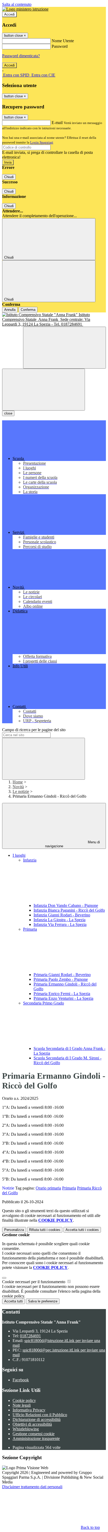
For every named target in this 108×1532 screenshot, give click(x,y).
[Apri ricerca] (64, 348)
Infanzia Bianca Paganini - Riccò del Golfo (69, 910)
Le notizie (21, 791)
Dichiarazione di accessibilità (37, 1419)
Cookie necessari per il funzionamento (34, 1281)
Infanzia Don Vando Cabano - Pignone (66, 905)
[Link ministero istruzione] (25, 9)
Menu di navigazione (72, 844)
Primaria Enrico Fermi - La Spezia (62, 993)
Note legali (22, 1405)
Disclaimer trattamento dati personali (32, 1487)
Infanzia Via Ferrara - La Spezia (60, 924)
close (8, 413)
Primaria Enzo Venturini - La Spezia (63, 998)
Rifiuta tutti (44, 1230)
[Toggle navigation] (43, 390)
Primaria (69, 1188)
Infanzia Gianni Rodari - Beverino (62, 915)
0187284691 (30, 1336)
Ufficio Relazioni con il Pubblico (40, 1414)
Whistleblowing (26, 1429)
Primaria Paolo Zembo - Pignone (61, 979)
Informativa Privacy (29, 1410)
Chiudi (9, 177)
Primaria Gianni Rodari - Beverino (62, 974)
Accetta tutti (82, 1230)
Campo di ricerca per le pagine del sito (34, 729)
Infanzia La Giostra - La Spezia (59, 919)
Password (60, 46)
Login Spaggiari (41, 142)
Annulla (9, 310)
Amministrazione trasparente (36, 1438)
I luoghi (19, 855)
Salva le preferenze (42, 1301)
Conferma (28, 310)
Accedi (9, 14)
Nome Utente (63, 41)
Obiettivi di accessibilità (32, 1424)
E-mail (57, 122)
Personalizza (14, 1230)
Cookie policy (24, 1400)
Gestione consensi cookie (34, 1433)
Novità (18, 786)
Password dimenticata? (21, 56)
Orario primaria (48, 1188)
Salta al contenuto (16, 4)
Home (18, 782)
